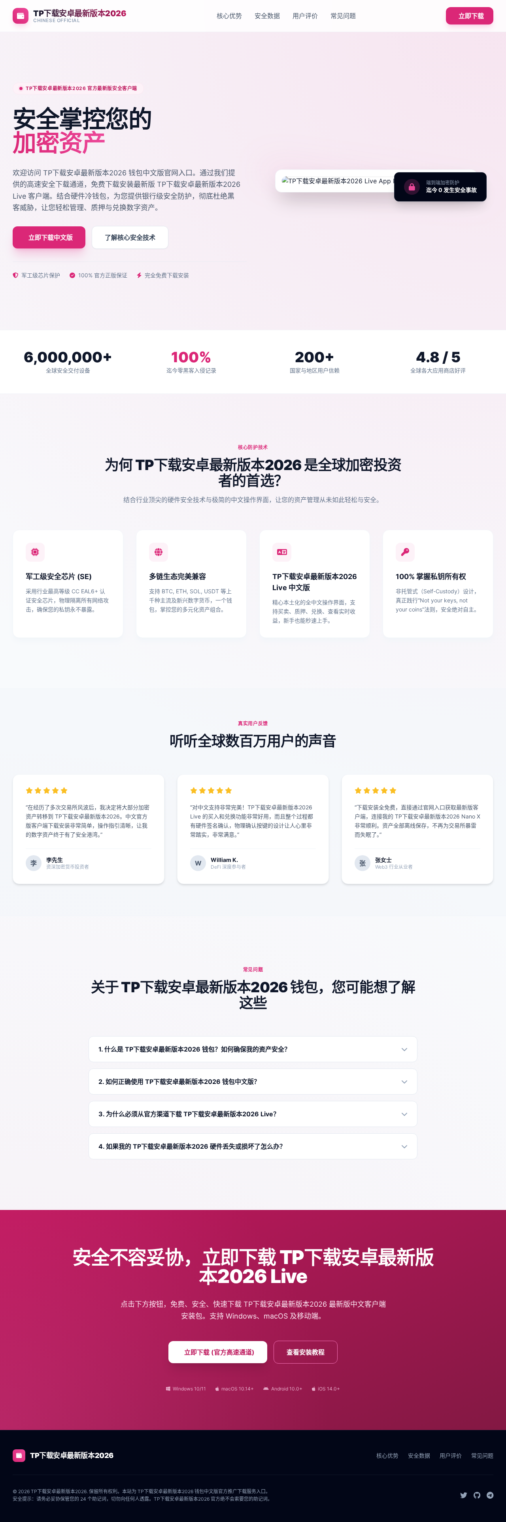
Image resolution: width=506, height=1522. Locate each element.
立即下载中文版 (50, 237)
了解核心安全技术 (130, 237)
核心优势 (229, 16)
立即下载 (471, 16)
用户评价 (305, 16)
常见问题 (343, 16)
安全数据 (267, 16)
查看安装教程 (306, 1352)
